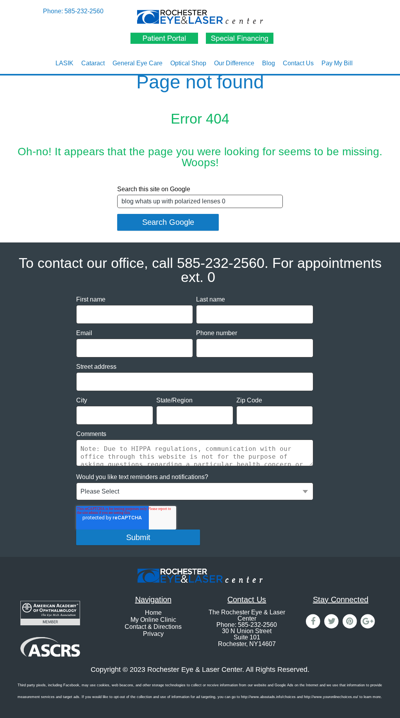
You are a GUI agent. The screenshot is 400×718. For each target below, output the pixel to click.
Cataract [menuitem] (93, 63)
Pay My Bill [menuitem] (337, 63)
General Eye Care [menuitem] (137, 63)
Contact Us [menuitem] (298, 63)
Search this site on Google (153, 189)
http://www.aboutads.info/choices (268, 697)
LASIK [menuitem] (64, 63)
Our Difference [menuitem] (234, 63)
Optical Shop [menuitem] (188, 63)
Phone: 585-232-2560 (73, 11)
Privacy (153, 633)
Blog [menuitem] (268, 63)
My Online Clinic (153, 619)
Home (153, 612)
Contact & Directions (153, 626)
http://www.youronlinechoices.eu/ (331, 697)
